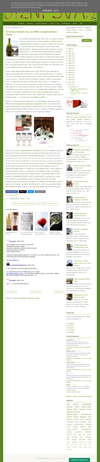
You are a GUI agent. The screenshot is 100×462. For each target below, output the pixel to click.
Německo (69, 417)
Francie (89, 409)
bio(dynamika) (86, 404)
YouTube (69, 325)
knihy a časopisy (79, 424)
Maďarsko (88, 424)
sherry (89, 422)
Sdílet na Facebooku (12, 191)
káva (80, 442)
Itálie (89, 417)
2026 (70, 49)
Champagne (83, 422)
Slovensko (88, 432)
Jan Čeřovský (13, 195)
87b (72, 444)
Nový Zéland (82, 439)
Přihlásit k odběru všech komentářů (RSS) (79, 396)
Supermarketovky (86, 429)
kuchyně (69, 432)
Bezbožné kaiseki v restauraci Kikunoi (78, 94)
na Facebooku (75, 32)
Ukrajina (80, 447)
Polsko (68, 442)
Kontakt (75, 23)
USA (84, 434)
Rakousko (88, 419)
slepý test (60, 163)
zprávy (75, 409)
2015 (70, 75)
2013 (70, 80)
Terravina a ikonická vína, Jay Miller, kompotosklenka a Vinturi (31, 33)
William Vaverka (70, 351)
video (68, 437)
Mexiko (74, 447)
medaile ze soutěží (39, 97)
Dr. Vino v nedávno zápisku (39, 92)
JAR (84, 442)
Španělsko (82, 409)
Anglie (79, 434)
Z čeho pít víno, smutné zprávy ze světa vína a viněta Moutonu (82, 263)
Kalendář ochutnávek (41, 23)
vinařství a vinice (86, 407)
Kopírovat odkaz (40, 191)
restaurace (69, 424)
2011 (70, 84)
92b (80, 444)
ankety (82, 419)
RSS (81, 23)
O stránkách (21, 23)
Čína (90, 447)
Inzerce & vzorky (54, 23)
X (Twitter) (70, 330)
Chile (74, 434)
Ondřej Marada (70, 362)
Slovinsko (69, 434)
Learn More (47, 11)
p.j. (67, 373)
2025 (70, 51)
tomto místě (78, 117)
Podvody (75, 427)
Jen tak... (23, 198)
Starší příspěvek (58, 291)
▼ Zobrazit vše (70, 97)
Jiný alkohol (70, 422)
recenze (76, 404)
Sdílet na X (22, 191)
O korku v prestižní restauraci (73, 392)
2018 (70, 68)
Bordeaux (69, 419)
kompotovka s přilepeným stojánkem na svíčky (31, 104)
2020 (70, 63)
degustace (69, 407)
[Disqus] (34, 262)
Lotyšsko (69, 447)
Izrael (90, 444)
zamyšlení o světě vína (73, 412)
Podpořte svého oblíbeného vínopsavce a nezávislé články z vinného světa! (34, 203)
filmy (89, 427)
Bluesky (31, 191)
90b (76, 444)
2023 (70, 56)
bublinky (69, 409)
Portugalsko (88, 437)
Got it (56, 11)
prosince (72, 87)
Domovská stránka (35, 291)
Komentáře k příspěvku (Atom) (29, 298)
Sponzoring (30, 23)
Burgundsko (83, 417)
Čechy (68, 427)
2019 (70, 65)
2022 (70, 58)
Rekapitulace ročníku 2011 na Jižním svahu (79, 90)
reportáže (76, 419)
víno (29, 198)
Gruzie (89, 439)
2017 (70, 70)
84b (68, 444)
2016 (70, 72)
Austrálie (89, 434)
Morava (76, 417)
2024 (70, 53)
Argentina (74, 439)
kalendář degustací (83, 119)
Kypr (68, 439)
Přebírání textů (66, 23)
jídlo (76, 422)
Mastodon (70, 332)
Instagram (70, 323)
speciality (78, 432)
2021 (70, 61)
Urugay (85, 447)
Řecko (81, 437)
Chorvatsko (74, 437)
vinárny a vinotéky (72, 429)
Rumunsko (74, 442)
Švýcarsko (69, 449)
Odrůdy (89, 442)
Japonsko (83, 427)
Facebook (70, 328)
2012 (70, 82)
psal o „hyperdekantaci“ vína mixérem (29, 150)
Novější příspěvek (11, 291)
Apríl (85, 444)
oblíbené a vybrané (72, 414)
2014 (70, 77)
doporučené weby (14, 198)
